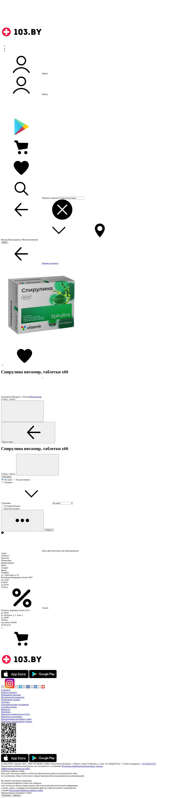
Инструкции (12, 51)
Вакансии (5, 709)
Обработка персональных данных (16, 721)
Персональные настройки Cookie (16, 719)
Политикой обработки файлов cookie (26, 790)
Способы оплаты (9, 707)
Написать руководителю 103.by (15, 714)
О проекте (6, 690)
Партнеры (5, 712)
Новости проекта (9, 692)
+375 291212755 (148, 764)
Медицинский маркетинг (13, 697)
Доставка (5, 702)
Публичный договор (10, 700)
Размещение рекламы (11, 695)
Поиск (9, 46)
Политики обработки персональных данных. (82, 766)
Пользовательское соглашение (15, 704)
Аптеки (9, 48)
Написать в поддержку (11, 716)
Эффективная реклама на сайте (15, 768)
